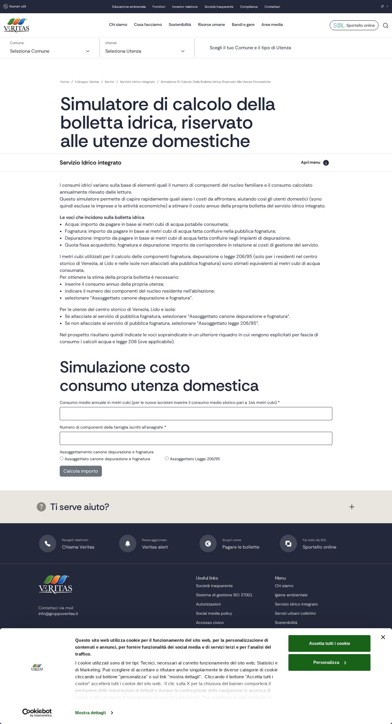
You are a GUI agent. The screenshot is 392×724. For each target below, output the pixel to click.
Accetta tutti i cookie (329, 643)
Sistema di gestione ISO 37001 (224, 594)
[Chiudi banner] (383, 637)
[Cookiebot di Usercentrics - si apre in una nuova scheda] (37, 712)
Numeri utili (17, 6)
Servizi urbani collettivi (295, 613)
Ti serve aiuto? (79, 507)
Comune (17, 43)
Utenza (111, 43)
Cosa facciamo (148, 24)
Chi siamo (118, 24)
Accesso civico (210, 622)
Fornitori (159, 7)
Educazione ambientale (129, 7)
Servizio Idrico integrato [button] (90, 162)
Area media (272, 24)
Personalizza (326, 662)
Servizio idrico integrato (296, 604)
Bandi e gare (243, 24)
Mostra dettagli (90, 712)
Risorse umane (211, 24)
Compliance (249, 7)
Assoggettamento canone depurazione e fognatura (107, 451)
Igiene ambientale (291, 594)
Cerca (386, 27)
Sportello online (360, 25)
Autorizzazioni (208, 604)
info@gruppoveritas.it (58, 613)
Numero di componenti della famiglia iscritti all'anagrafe (113, 427)
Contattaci (272, 7)
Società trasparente (219, 7)
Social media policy (214, 613)
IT (382, 6)
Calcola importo (80, 471)
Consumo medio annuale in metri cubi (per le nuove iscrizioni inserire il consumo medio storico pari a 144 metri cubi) (170, 402)
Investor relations (185, 7)
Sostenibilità (180, 24)
